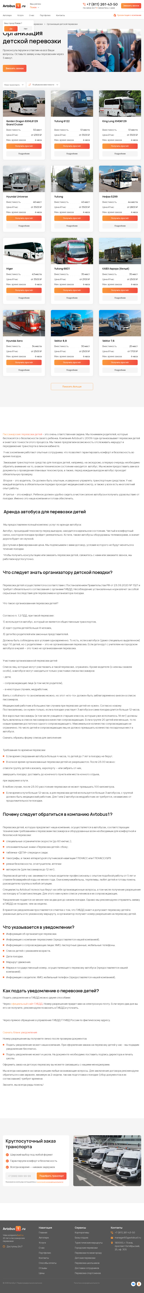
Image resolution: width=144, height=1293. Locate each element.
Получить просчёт (24, 146)
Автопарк (7, 15)
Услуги (20, 15)
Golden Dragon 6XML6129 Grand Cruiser (22, 123)
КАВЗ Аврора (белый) (115, 268)
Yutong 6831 (62, 268)
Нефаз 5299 (110, 196)
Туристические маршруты (89, 1242)
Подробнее (24, 153)
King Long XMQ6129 (114, 121)
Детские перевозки (34, 24)
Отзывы (43, 1268)
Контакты (60, 15)
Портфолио (45, 15)
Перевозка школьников (87, 1263)
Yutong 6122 (62, 121)
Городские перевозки (86, 1247)
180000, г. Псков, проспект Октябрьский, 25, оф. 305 (127, 1246)
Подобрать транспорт (52, 1175)
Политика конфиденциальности (87, 1283)
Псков (33, 7)
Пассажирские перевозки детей (22, 434)
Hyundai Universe (17, 196)
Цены (41, 1273)
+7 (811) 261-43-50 (102, 4)
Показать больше (72, 386)
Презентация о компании (129, 15)
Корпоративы (82, 1232)
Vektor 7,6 (108, 340)
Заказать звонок (131, 5)
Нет (25, 28)
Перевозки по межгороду (88, 1252)
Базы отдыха (81, 1237)
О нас (31, 15)
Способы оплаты (47, 1263)
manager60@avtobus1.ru (128, 1237)
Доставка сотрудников (87, 1268)
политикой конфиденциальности (50, 1182)
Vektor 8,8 (60, 340)
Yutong (58, 196)
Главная (43, 1232)
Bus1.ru (20, 1235)
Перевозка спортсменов (88, 1273)
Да (11, 28)
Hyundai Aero (14, 340)
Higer (9, 268)
